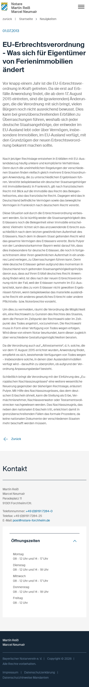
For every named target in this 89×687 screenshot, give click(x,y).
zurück (9, 19)
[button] (44, 541)
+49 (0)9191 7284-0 (39, 511)
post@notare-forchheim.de (31, 520)
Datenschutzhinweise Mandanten (26, 677)
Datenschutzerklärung (39, 672)
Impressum (10, 672)
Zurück (16, 439)
